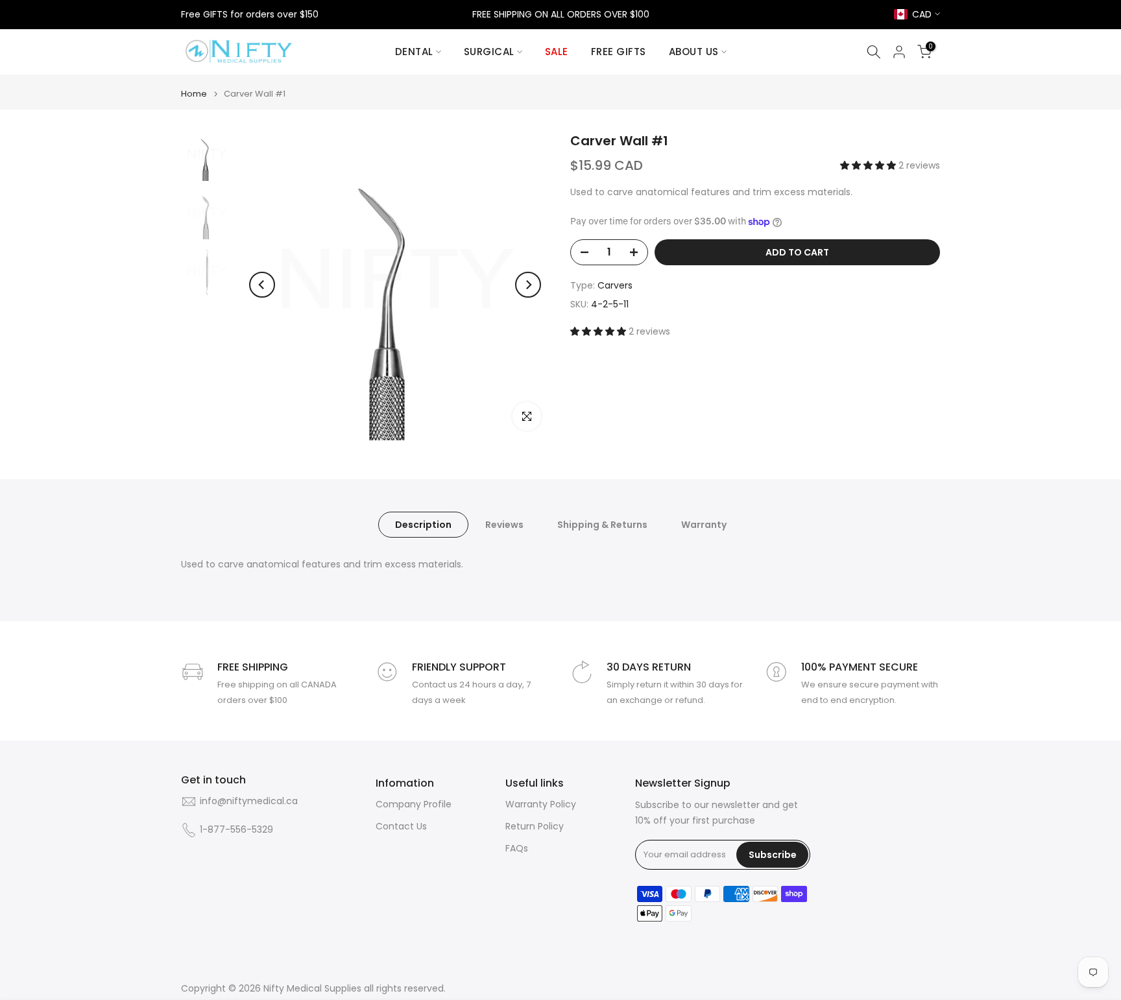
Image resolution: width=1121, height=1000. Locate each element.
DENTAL (414, 51)
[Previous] (262, 285)
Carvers (615, 285)
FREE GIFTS (618, 51)
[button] (869, 165)
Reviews (504, 524)
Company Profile (414, 804)
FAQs (516, 848)
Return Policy (534, 826)
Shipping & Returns (602, 524)
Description (423, 524)
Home (194, 93)
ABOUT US (694, 51)
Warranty (704, 524)
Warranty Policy (540, 804)
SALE (556, 51)
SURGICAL (489, 51)
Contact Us (401, 826)
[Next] (528, 285)
